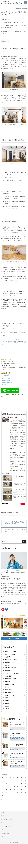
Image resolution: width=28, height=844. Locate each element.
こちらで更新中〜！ (7, 375)
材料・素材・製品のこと (11, 667)
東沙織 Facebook (7, 380)
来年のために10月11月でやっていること (19, 477)
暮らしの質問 (19, 8)
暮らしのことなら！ (6, 359)
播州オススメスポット (10, 651)
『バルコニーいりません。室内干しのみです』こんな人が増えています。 (17, 724)
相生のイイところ (9, 695)
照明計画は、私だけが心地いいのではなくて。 (19, 497)
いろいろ (7, 708)
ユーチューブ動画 (5, 833)
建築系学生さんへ (9, 684)
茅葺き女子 (7, 703)
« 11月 (3, 799)
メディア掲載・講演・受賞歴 (8, 826)
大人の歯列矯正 (9, 692)
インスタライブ (9, 706)
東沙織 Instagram (7, 382)
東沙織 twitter (5, 385)
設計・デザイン (9, 665)
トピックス (3, 829)
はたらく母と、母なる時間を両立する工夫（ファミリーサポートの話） (19, 491)
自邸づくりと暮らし (7, 500)
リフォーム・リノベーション (12, 673)
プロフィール (4, 816)
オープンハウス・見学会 (11, 659)
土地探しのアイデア (10, 662)
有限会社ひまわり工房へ (7, 361)
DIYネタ (7, 700)
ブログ (2, 823)
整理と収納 (7, 681)
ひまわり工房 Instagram (8, 378)
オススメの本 (8, 689)
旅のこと (7, 687)
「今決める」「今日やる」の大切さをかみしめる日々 (19, 484)
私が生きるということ (7, 480)
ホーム (2, 812)
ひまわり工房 (24, 8)
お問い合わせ (4, 837)
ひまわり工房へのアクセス (7, 819)
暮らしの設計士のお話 (10, 678)
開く (9, 41)
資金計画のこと (9, 670)
